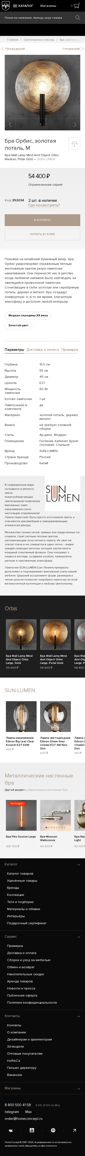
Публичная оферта (22, 995)
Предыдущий (15, 49)
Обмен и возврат (20, 967)
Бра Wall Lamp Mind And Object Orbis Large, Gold (19, 659)
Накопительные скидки (25, 974)
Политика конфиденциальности (32, 1003)
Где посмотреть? (44, 205)
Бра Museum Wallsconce (48, 838)
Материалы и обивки (23, 909)
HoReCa (13, 1061)
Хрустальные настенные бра (48, 790)
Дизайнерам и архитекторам (29, 1039)
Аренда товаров (20, 981)
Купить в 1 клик (42, 234)
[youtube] (31, 1131)
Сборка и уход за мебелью (29, 960)
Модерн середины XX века (28, 315)
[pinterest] (53, 1131)
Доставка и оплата (21, 953)
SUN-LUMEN (46, 159)
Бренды (13, 888)
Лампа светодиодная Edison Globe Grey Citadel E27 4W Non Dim (55, 741)
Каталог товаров (20, 874)
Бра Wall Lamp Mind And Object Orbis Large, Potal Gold (53, 659)
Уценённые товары (22, 881)
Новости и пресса (21, 988)
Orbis (11, 608)
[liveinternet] (74, 1131)
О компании (16, 1032)
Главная (12, 40)
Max (28, 1112)
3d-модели (15, 1046)
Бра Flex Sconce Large (21, 836)
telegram (12, 1112)
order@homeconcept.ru (23, 1119)
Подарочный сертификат (26, 923)
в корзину (42, 220)
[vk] (10, 1131)
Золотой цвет (18, 325)
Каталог (11, 864)
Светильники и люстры (39, 40)
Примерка (15, 946)
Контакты (12, 1016)
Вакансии (14, 1075)
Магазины (48, 6)
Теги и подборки (20, 902)
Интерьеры (16, 916)
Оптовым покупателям (24, 1054)
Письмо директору (21, 1068)
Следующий (71, 49)
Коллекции (15, 895)
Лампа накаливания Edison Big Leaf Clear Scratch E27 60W (20, 741)
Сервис (11, 936)
